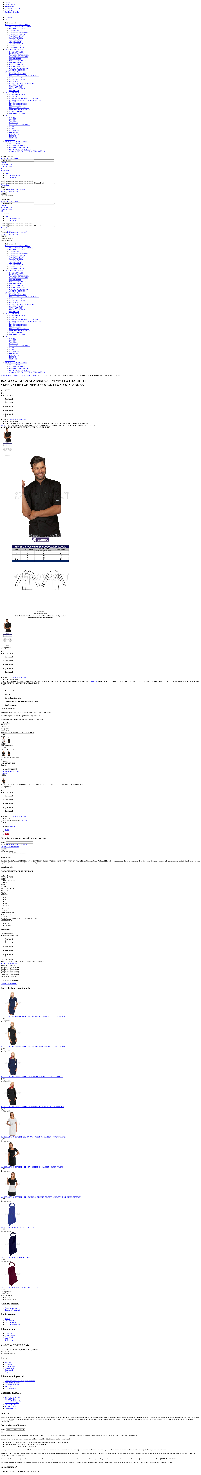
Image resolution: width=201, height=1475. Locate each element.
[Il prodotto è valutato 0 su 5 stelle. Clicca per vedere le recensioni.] (2, 392)
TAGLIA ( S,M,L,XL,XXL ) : (11, 757)
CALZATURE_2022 (12, 1403)
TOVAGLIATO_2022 (12, 1397)
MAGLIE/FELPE (15, 59)
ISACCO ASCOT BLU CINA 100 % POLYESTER (18, 1227)
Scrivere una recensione (18, 419)
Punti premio (9, 1370)
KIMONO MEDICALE (17, 66)
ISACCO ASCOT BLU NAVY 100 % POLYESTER (19, 1257)
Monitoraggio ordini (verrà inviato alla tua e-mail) (17, 183)
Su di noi (8, 1362)
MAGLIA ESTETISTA (17, 113)
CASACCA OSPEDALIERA (19, 55)
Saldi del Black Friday (12, 1383)
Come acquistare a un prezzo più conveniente (20, 1381)
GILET (11, 128)
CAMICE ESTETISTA (17, 94)
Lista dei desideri (10, 177)
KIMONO (12, 102)
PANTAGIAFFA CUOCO (18, 89)
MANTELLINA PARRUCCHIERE (21, 110)
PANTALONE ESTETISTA (19, 108)
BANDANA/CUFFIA (16, 53)
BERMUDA (13, 81)
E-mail (3, 187)
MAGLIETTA (14, 91)
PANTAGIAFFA (15, 106)
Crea (7, 185)
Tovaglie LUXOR (15, 42)
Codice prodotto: (6, 421)
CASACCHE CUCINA (17, 79)
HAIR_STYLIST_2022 (13, 1401)
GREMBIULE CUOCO (17, 74)
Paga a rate (8, 1386)
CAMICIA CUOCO (16, 85)
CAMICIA (13, 121)
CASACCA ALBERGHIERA (19, 125)
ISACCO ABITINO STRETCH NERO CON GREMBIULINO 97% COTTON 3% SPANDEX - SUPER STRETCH (41, 1197)
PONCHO (12, 136)
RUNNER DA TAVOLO (17, 28)
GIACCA (12, 126)
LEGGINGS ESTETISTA (18, 104)
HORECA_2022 (10, 1399)
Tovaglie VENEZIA (16, 38)
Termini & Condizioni (12, 1310)
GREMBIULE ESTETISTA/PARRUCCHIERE (25, 100)
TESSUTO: (5, 731)
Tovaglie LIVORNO (16, 30)
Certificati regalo (10, 1366)
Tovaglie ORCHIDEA (16, 47)
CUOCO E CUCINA (18, 376)
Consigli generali (10, 1388)
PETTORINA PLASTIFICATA (20, 149)
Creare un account (11, 1308)
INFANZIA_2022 (11, 1408)
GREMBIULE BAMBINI (18, 145)
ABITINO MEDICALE (17, 70)
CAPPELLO (13, 123)
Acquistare (12, 769)
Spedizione (8, 1333)
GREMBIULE (14, 130)
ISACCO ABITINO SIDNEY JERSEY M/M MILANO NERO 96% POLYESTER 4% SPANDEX (34, 1047)
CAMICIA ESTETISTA (17, 111)
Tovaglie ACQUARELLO (18, 45)
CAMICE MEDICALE (17, 51)
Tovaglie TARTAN (15, 40)
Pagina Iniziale (6, 376)
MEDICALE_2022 (11, 1406)
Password (4, 189)
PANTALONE (14, 134)
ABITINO (12, 117)
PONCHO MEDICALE (17, 64)
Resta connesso (8, 195)
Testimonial (9, 1341)
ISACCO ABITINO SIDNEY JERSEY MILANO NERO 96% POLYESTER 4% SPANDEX (32, 1107)
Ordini (7, 174)
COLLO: (4, 744)
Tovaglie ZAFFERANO (17, 34)
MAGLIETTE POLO (16, 62)
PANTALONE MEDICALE (19, 60)
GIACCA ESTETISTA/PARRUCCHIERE (23, 98)
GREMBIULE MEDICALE (18, 57)
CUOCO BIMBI (15, 143)
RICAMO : (4, 761)
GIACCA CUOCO (15, 87)
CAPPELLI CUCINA (16, 77)
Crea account (9, 1321)
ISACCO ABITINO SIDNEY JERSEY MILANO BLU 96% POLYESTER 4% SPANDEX (32, 1077)
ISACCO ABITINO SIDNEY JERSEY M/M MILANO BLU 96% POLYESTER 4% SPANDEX (34, 1016)
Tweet (7, 830)
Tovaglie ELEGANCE (16, 36)
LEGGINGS (13, 132)
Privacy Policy (10, 1337)
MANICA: (4, 748)
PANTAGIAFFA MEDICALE (19, 68)
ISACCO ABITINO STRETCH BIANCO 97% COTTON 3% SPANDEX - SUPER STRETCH (33, 1137)
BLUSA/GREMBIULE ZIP (18, 147)
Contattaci (8, 17)
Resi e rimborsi (10, 1335)
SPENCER (13, 138)
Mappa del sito (10, 1372)
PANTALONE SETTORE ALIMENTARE (24, 76)
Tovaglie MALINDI (16, 44)
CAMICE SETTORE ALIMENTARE (22, 83)
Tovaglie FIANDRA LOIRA (19, 32)
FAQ (6, 19)
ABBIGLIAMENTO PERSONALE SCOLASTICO (27, 151)
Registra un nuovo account (10, 191)
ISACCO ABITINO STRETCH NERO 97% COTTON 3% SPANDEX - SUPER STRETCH (32, 1167)
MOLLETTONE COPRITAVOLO (21, 27)
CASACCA (13, 96)
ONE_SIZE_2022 (11, 1405)
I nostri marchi (10, 1368)
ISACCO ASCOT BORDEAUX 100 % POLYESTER (19, 1287)
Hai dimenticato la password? (17, 189)
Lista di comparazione (12, 175)
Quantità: (4, 765)
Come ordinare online (12, 1384)
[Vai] (54, 183)
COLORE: (4, 734)
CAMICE (12, 119)
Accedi (3, 185)
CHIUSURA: (5, 723)
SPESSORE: (5, 727)
